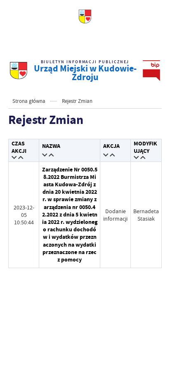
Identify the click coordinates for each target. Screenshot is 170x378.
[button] (15, 158)
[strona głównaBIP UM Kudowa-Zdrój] (18, 70)
